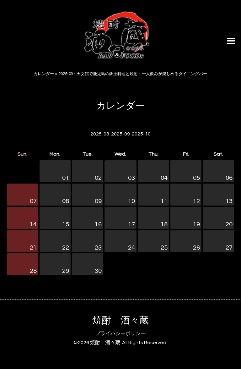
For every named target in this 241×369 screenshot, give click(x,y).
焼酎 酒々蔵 (120, 320)
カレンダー (120, 106)
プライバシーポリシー (120, 333)
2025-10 (141, 133)
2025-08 (99, 133)
